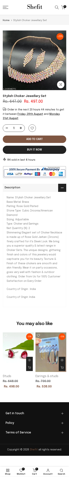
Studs (7, 376)
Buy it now (34, 149)
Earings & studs (47, 376)
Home (6, 20)
